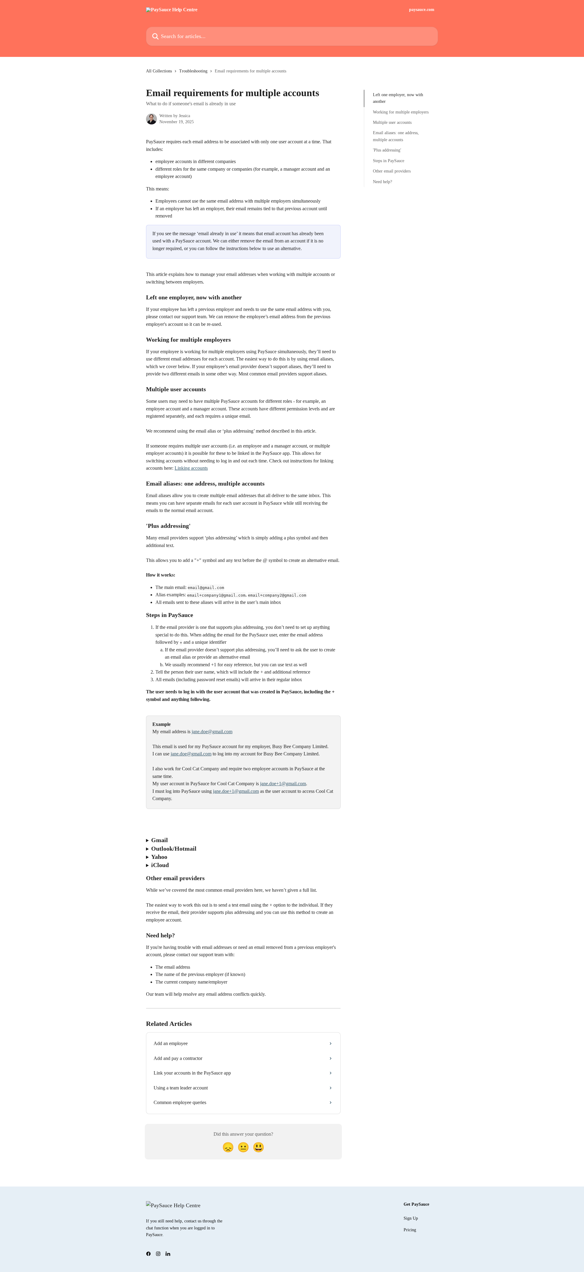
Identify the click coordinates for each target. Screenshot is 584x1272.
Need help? (382, 181)
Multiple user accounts (392, 122)
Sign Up (411, 1218)
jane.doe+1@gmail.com (283, 783)
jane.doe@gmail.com (212, 731)
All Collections (159, 71)
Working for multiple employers (401, 112)
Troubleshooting (193, 71)
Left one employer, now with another (398, 98)
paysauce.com (421, 10)
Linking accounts (191, 468)
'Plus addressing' (387, 150)
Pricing (410, 1230)
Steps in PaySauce (388, 161)
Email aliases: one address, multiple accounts (396, 136)
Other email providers (392, 171)
